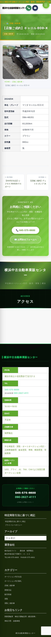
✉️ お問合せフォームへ (25, 239)
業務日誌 (8, 590)
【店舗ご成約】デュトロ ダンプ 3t (37, 180)
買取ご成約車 (10, 603)
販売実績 (8, 594)
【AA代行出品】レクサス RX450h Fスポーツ (13, 182)
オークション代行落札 (13, 581)
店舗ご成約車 (17, 82)
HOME (7, 82)
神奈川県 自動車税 (12, 621)
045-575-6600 (12, 390)
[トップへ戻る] (6, 631)
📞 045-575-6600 (25, 230)
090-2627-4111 (21, 393)
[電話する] (28, 8)
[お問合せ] (35, 8)
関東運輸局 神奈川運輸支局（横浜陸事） (21, 617)
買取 (6, 599)
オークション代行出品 (13, 577)
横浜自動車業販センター (25, 633)
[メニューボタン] (46, 5)
